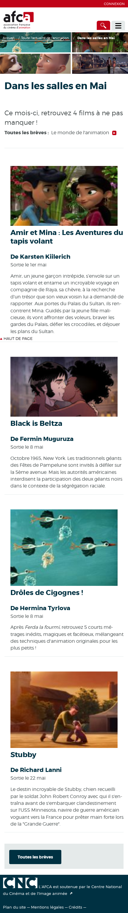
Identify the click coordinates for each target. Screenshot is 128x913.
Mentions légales (47, 907)
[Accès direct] (103, 25)
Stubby (23, 754)
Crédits (75, 907)
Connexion (114, 4)
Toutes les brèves (35, 857)
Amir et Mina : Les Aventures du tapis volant (66, 237)
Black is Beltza (36, 423)
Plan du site (14, 907)
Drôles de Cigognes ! (46, 592)
